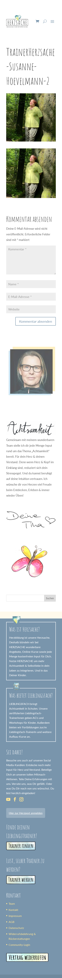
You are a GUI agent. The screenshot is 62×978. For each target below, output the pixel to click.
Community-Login (19, 944)
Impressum (15, 915)
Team (12, 903)
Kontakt (13, 909)
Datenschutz (16, 927)
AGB (11, 921)
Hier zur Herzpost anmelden (26, 813)
